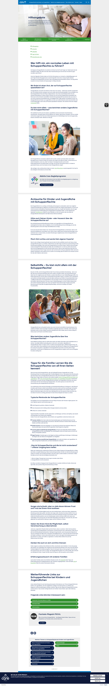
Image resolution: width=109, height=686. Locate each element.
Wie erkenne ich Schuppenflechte (38, 39)
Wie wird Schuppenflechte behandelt (54, 39)
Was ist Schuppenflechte (24, 39)
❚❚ (63, 36)
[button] (86, 2)
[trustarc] (106, 685)
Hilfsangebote (80, 39)
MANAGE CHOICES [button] (97, 675)
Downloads (87, 39)
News (81, 2)
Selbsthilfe (63, 560)
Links (55, 168)
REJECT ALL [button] (98, 681)
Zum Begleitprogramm (46, 184)
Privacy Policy (3, 684)
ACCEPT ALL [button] (98, 678)
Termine (76, 2)
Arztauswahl (33, 103)
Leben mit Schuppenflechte (68, 39)
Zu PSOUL (42, 622)
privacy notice (40, 676)
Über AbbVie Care (70, 2)
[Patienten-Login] (89, 2)
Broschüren (60, 168)
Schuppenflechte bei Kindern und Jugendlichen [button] (39, 2)
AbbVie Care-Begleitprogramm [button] (58, 2)
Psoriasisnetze (39, 212)
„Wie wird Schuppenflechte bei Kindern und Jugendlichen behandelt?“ (55, 378)
